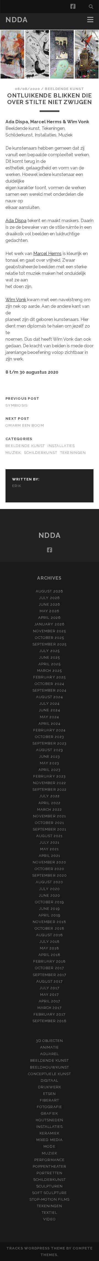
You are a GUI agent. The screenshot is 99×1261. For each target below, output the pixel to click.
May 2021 (49, 849)
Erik (16, 486)
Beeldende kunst (64, 89)
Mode (49, 1146)
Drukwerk (49, 1087)
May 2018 (49, 948)
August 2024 (49, 697)
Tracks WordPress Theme (35, 1248)
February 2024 (49, 730)
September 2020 (49, 875)
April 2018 (49, 955)
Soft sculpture (49, 1193)
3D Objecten (49, 1041)
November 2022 (49, 783)
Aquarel (49, 1054)
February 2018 (49, 961)
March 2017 (49, 1008)
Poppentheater (49, 1166)
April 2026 (49, 618)
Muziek (13, 453)
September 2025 (49, 644)
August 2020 (49, 882)
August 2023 (49, 750)
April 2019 (49, 915)
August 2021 (49, 836)
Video (49, 1219)
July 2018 (49, 942)
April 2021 (49, 856)
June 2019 (49, 909)
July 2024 (49, 703)
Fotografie (49, 1107)
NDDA (17, 20)
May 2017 (49, 994)
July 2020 (49, 889)
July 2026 (49, 598)
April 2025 (49, 664)
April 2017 (49, 1001)
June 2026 (49, 604)
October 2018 (49, 928)
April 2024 (49, 724)
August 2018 (49, 935)
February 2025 (49, 677)
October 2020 (50, 869)
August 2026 (49, 591)
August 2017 (49, 981)
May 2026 (49, 611)
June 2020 (49, 895)
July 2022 (49, 796)
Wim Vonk (16, 299)
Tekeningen (73, 453)
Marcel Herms (47, 253)
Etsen (49, 1094)
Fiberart (49, 1100)
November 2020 (50, 862)
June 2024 (49, 710)
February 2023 (49, 776)
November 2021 (49, 816)
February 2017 (50, 1014)
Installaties (61, 446)
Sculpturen (49, 1186)
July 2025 (49, 651)
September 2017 (50, 975)
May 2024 (49, 717)
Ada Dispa (16, 220)
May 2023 (49, 763)
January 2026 (49, 624)
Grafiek (49, 1113)
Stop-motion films (49, 1199)
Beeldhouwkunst (49, 1067)
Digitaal (49, 1080)
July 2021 (49, 842)
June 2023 (49, 756)
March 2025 (49, 671)
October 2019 (49, 902)
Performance (49, 1160)
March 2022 (49, 809)
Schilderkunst (40, 453)
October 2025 (49, 638)
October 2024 (49, 684)
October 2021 (49, 823)
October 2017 (49, 968)
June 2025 (49, 657)
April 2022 (49, 803)
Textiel (49, 1212)
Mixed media (49, 1140)
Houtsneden (49, 1120)
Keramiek (49, 1133)
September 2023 (49, 743)
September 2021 (50, 829)
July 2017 (49, 988)
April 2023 (49, 770)
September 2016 (49, 1021)
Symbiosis (17, 405)
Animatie (49, 1047)
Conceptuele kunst (49, 1074)
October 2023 (49, 737)
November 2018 (49, 922)
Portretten (49, 1173)
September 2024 (49, 690)
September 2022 (49, 789)
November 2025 (49, 631)
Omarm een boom (25, 425)
